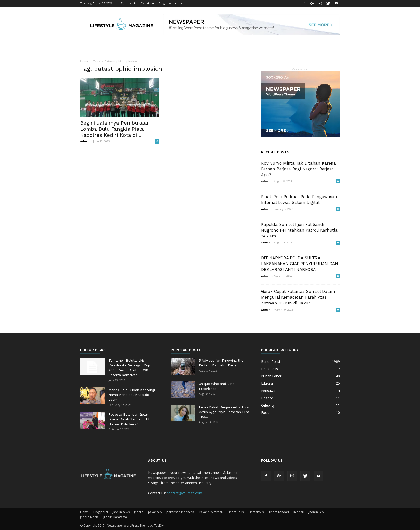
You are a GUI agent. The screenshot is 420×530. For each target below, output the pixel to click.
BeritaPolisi (256, 512)
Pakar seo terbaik (211, 512)
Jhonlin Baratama (115, 517)
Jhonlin (138, 512)
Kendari (298, 512)
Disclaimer (147, 3)
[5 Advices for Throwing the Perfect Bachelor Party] (183, 366)
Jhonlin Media (89, 517)
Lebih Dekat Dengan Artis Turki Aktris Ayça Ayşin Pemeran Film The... (224, 412)
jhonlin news (121, 512)
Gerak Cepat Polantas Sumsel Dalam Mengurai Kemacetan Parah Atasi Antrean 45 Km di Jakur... (298, 297)
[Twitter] (328, 3)
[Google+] (312, 3)
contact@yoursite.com (184, 493)
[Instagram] (320, 3)
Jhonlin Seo (316, 512)
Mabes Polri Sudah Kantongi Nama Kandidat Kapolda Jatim (131, 394)
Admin (85, 141)
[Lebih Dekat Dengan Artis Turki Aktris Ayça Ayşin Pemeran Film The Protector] (183, 413)
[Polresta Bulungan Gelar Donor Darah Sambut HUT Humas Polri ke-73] (92, 420)
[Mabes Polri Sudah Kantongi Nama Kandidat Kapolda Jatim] (92, 395)
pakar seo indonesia (180, 512)
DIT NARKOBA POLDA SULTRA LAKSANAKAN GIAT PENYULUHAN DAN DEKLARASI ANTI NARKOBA (299, 263)
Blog (162, 3)
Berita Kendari (279, 512)
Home (84, 61)
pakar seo (155, 512)
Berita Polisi (236, 512)
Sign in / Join (129, 3)
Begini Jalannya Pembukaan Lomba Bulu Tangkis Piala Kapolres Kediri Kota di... (115, 129)
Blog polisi (100, 512)
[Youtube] (336, 3)
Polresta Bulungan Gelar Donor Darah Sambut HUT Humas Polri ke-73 (129, 419)
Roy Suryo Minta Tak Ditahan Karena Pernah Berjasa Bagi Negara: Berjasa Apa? (298, 169)
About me (175, 3)
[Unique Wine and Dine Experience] (183, 389)
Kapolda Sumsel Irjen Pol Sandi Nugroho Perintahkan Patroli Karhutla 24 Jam (299, 230)
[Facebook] (304, 3)
